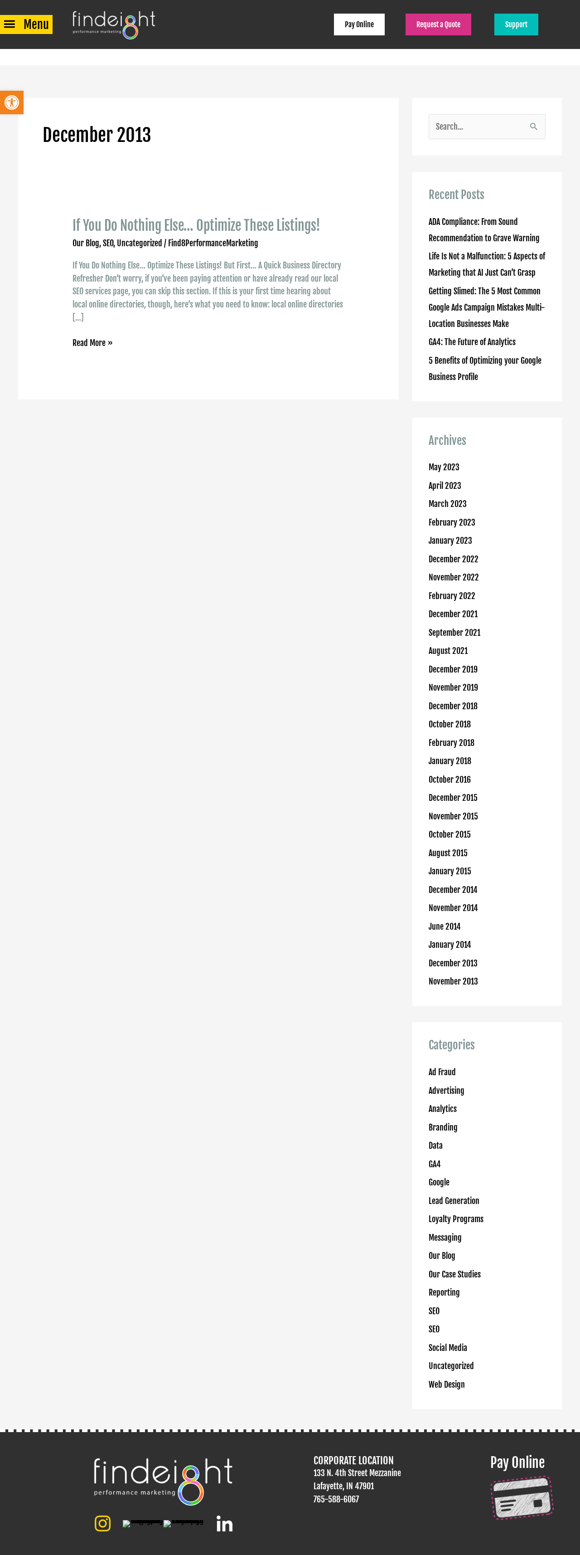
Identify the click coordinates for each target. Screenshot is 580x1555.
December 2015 (453, 798)
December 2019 (453, 669)
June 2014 (445, 926)
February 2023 (452, 522)
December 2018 (453, 706)
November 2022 (454, 577)
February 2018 (451, 743)
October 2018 (450, 724)
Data (436, 1145)
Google (439, 1182)
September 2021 (454, 633)
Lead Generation (454, 1201)
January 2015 (450, 871)
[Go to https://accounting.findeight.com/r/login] (526, 1488)
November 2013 (453, 981)
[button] (12, 102)
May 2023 (444, 467)
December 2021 (453, 614)
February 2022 (452, 596)
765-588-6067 (336, 1499)
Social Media (448, 1348)
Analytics (443, 1109)
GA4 (435, 1164)
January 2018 (450, 761)
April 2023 (445, 486)
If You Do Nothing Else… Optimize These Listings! (196, 225)
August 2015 (448, 853)
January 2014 (450, 945)
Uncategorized (139, 243)
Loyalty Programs (456, 1219)
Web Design (447, 1384)
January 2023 (450, 541)
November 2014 (453, 908)
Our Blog (85, 243)
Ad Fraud (442, 1072)
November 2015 (453, 816)
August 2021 (448, 651)
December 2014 (453, 890)
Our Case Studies (455, 1274)
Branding (443, 1127)
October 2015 (450, 834)
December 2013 (453, 963)
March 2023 (448, 504)
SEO (108, 243)
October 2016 (450, 780)
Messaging (445, 1238)
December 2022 (453, 559)
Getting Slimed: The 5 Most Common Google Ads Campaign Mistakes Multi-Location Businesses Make (487, 307)
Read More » (92, 343)
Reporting (444, 1292)
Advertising (446, 1091)
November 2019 (453, 687)
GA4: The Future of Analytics (472, 342)
